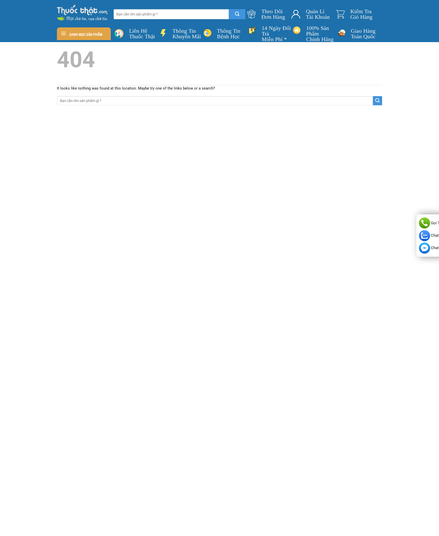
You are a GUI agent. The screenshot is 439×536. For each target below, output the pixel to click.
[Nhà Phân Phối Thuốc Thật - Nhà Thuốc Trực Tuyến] (82, 13)
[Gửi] (237, 14)
